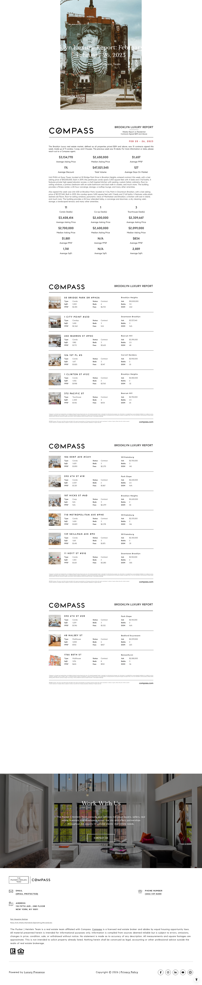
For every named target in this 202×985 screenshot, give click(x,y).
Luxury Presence (34, 972)
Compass (97, 929)
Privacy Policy (129, 972)
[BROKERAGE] (190, 972)
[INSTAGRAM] (168, 972)
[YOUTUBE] (183, 972)
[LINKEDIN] (175, 972)
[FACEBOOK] (160, 972)
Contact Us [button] (101, 838)
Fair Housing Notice (19, 919)
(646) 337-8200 (153, 894)
